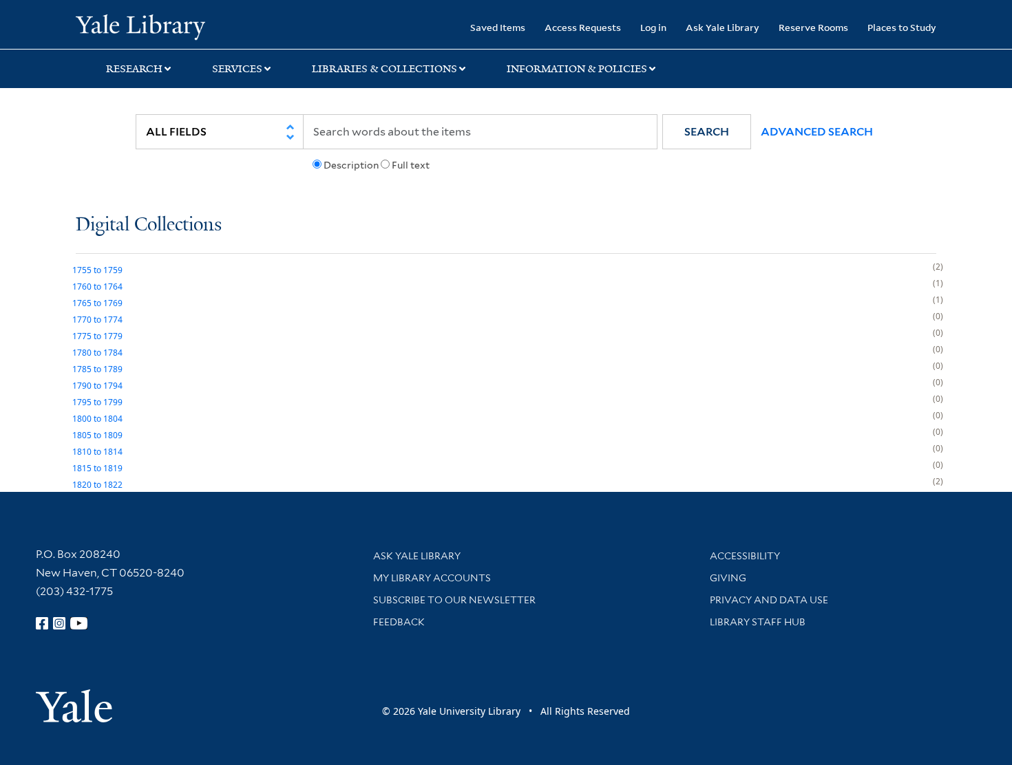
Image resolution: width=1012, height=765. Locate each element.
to (97, 270)
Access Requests (583, 27)
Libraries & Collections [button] (384, 69)
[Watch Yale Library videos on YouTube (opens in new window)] (79, 623)
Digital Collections (149, 225)
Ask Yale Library (722, 27)
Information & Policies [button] (577, 69)
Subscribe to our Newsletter (454, 599)
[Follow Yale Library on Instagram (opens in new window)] (59, 623)
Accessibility (745, 555)
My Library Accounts (432, 577)
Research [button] (134, 69)
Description (351, 165)
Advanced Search (817, 131)
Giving (728, 577)
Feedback (399, 621)
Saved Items (497, 27)
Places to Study (901, 27)
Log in (653, 27)
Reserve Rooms (813, 27)
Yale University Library (140, 26)
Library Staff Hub (757, 621)
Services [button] (237, 69)
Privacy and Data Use (769, 599)
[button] (706, 131)
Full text (411, 165)
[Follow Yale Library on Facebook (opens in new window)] (42, 623)
